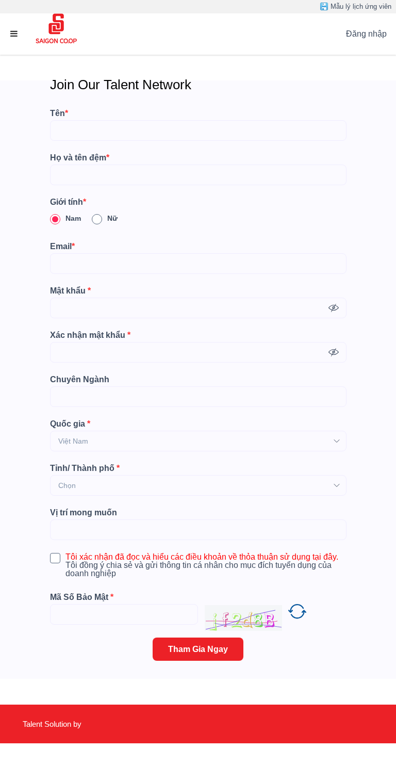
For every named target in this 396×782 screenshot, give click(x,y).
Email (62, 246)
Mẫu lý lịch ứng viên (361, 6)
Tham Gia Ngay (198, 649)
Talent (33, 724)
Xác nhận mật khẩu (90, 335)
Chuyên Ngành (79, 380)
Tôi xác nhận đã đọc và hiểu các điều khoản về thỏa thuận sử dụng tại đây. (201, 557)
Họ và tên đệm (79, 158)
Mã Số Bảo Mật (81, 597)
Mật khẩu (70, 291)
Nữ (112, 218)
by (78, 724)
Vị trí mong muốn (83, 513)
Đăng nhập (366, 33)
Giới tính (68, 202)
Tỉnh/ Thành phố (85, 468)
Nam (73, 218)
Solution (58, 724)
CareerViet (53, 762)
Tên (59, 113)
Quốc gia (70, 424)
